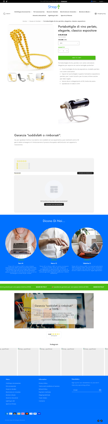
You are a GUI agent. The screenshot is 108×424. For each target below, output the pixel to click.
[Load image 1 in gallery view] (12, 77)
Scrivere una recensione (85, 173)
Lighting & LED (10, 401)
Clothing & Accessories (13, 383)
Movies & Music (11, 395)
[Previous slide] (15, 311)
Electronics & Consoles (13, 392)
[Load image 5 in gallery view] (31, 77)
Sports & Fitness (11, 404)
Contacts (42, 401)
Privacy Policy (43, 383)
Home (25, 21)
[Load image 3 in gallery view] (21, 77)
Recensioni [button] (17, 173)
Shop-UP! (12, 420)
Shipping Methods (44, 395)
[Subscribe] (100, 390)
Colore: (62, 40)
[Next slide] (92, 311)
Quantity (61, 47)
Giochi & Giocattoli (12, 398)
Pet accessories (11, 386)
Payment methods (45, 392)
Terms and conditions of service (49, 386)
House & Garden (35, 21)
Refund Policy (43, 389)
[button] (7, 14)
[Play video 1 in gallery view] (40, 77)
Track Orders (43, 398)
